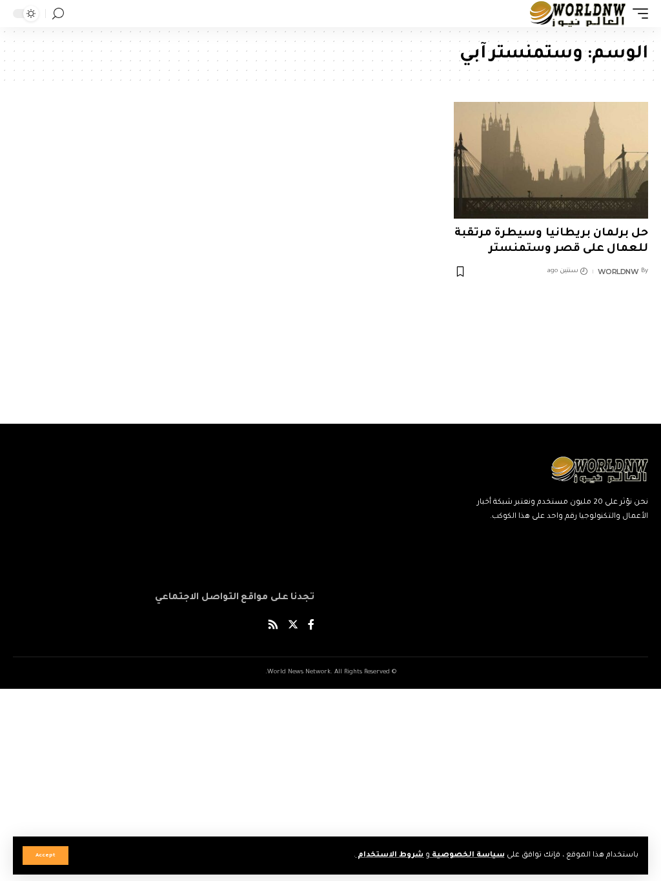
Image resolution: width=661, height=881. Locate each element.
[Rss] (273, 626)
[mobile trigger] (637, 13)
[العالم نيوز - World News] (578, 13)
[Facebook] (311, 626)
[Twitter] (293, 626)
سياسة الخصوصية (467, 855)
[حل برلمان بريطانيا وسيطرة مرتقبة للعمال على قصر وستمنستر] (551, 160)
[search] (58, 14)
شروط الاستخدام (389, 855)
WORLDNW (618, 271)
